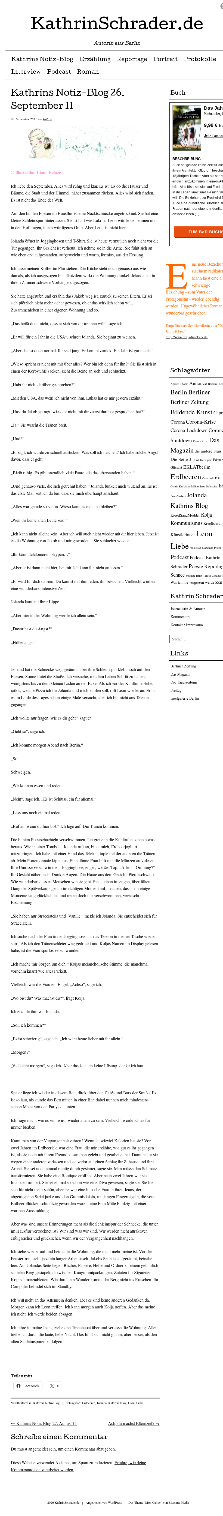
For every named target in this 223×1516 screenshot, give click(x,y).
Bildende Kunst (191, 411)
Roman (88, 72)
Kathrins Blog (117, 1403)
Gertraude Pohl (211, 478)
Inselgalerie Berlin (185, 698)
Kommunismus (186, 522)
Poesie (196, 566)
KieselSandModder (185, 515)
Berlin (179, 392)
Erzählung (95, 60)
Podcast (59, 72)
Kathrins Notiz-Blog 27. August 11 (44, 1423)
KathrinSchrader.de (117, 25)
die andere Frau (208, 451)
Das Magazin (180, 674)
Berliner (199, 392)
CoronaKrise (200, 441)
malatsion (195, 548)
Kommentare (180, 616)
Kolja (206, 514)
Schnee (178, 574)
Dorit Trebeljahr (202, 460)
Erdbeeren (88, 1403)
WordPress (115, 1502)
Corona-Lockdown (189, 430)
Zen (218, 582)
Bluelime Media (179, 1502)
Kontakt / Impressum (187, 624)
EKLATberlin (196, 466)
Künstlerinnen (183, 535)
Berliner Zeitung (190, 402)
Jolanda (102, 1403)
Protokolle (200, 60)
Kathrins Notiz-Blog (42, 60)
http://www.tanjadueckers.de (186, 336)
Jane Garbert (178, 496)
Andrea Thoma (179, 384)
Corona (178, 421)
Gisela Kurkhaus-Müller (185, 486)
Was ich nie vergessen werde (192, 582)
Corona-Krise (201, 421)
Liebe (139, 1403)
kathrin (47, 119)
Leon (131, 1403)
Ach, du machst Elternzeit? (134, 1423)
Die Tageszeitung (184, 682)
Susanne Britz (194, 575)
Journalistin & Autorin (188, 608)
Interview (26, 72)
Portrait (165, 60)
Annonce (198, 383)
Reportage (132, 60)
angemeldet (38, 1449)
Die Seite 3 (181, 459)
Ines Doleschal (209, 486)
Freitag (176, 690)
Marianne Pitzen (211, 548)
